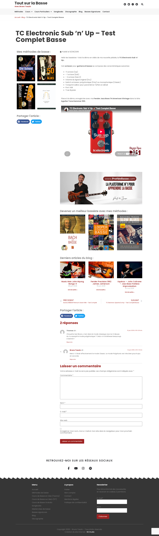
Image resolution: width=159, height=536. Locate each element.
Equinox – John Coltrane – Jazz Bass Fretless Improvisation (129, 283)
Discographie (71, 12)
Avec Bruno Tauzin (23, 6)
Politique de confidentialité (75, 502)
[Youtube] (129, 4)
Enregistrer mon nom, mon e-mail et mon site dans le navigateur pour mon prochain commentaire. (96, 432)
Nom (62, 403)
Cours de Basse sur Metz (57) (44, 499)
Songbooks (58, 12)
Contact (106, 12)
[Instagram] (133, 4)
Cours (27, 12)
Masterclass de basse (41, 509)
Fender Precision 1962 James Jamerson (101, 282)
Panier (67, 489)
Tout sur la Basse (31, 3)
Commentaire (66, 375)
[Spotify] (137, 4)
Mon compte (69, 492)
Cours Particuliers (42, 12)
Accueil (17, 17)
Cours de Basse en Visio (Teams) (46, 496)
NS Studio (90, 532)
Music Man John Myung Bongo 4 (72, 282)
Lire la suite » (72, 290)
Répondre (69, 342)
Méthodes (19, 12)
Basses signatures (39, 512)
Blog (80, 12)
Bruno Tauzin (75, 350)
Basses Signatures (92, 12)
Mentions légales (71, 499)
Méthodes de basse (40, 492)
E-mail (63, 412)
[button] (142, 4)
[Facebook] (125, 4)
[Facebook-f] (68, 468)
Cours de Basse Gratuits (42, 502)
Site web (63, 420)
